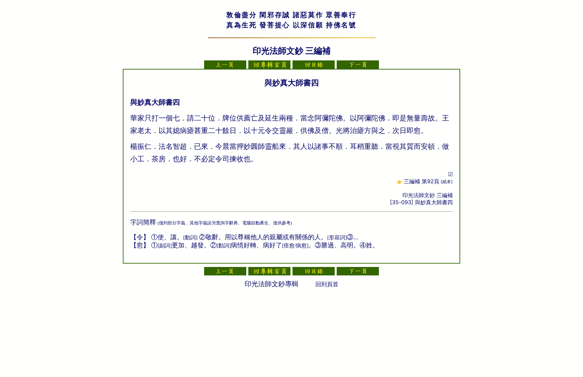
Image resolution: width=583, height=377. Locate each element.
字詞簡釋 (143, 222)
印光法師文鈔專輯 (272, 284)
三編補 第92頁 (428, 181)
